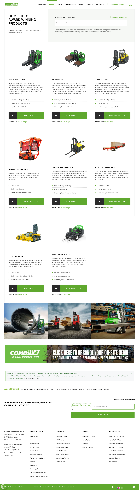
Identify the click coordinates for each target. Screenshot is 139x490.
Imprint (32, 462)
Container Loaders (62, 454)
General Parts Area (89, 436)
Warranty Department (116, 444)
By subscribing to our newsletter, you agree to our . (81, 405)
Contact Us (100, 4)
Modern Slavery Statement (39, 476)
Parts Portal (86, 440)
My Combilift (113, 462)
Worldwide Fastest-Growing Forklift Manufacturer (37, 389)
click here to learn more (31, 378)
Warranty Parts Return (116, 447)
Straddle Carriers (62, 447)
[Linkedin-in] (113, 487)
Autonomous (60, 462)
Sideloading (60, 440)
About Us (90, 4)
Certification (34, 444)
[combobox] (91, 23)
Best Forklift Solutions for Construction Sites (69, 389)
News (60, 4)
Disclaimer (33, 465)
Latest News (34, 447)
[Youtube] (134, 487)
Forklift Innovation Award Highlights (97, 389)
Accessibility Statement (38, 472)
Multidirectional (61, 436)
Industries (42, 4)
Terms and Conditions (37, 458)
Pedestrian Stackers (63, 444)
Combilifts (12, 30)
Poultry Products (61, 451)
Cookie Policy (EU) (36, 454)
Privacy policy (34, 469)
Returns (85, 444)
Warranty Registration (116, 451)
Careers (81, 4)
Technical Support (114, 458)
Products (52, 4)
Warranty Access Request (117, 454)
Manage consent (5, 486)
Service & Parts (70, 4)
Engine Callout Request (116, 440)
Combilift (13, 487)
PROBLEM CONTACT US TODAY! (28, 404)
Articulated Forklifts (62, 458)
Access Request (88, 447)
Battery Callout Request (116, 436)
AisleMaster (34, 436)
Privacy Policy (86, 406)
